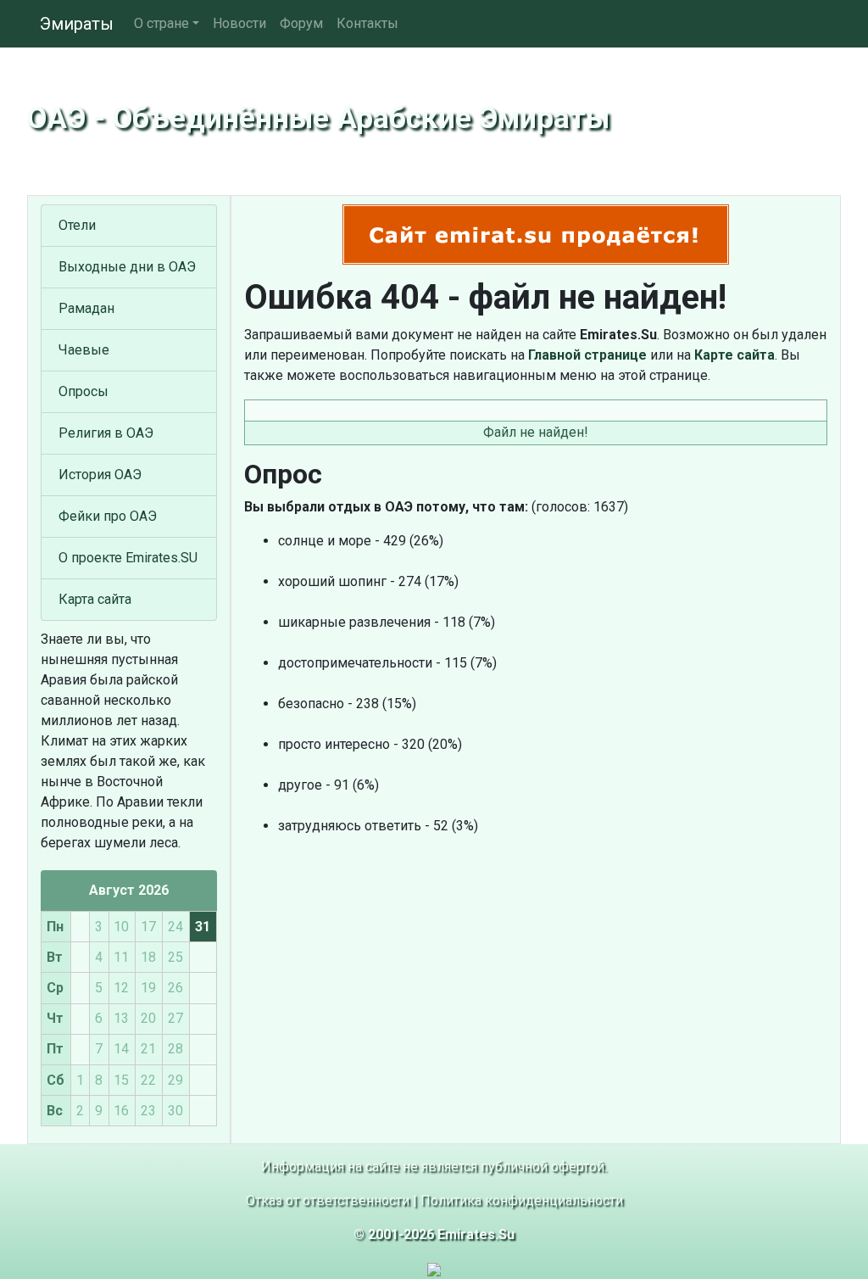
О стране (161, 23)
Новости (239, 23)
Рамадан (86, 308)
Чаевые (83, 350)
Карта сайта (94, 599)
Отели (77, 225)
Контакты (367, 23)
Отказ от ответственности (327, 1200)
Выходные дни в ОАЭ (127, 267)
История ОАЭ (100, 474)
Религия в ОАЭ (105, 433)
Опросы (83, 391)
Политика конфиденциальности (521, 1200)
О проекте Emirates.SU (128, 558)
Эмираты (77, 24)
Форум (301, 23)
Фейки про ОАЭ (107, 516)
